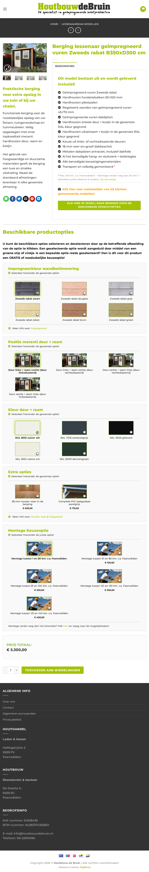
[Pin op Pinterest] (32, 199)
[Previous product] (78, 30)
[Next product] (71, 30)
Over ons (9, 701)
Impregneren (39, 328)
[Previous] (8, 58)
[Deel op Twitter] (19, 199)
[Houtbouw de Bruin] (74, 9)
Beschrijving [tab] (64, 66)
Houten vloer (39, 516)
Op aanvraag (107, 179)
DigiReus (85, 867)
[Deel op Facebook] (13, 199)
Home (54, 24)
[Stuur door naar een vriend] (26, 199)
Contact (8, 707)
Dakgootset (56, 516)
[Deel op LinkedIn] (39, 199)
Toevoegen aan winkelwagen (52, 670)
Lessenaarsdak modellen (80, 24)
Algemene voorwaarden (19, 713)
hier (65, 626)
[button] (5, 9)
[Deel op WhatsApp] (6, 199)
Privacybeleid (12, 719)
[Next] (41, 58)
